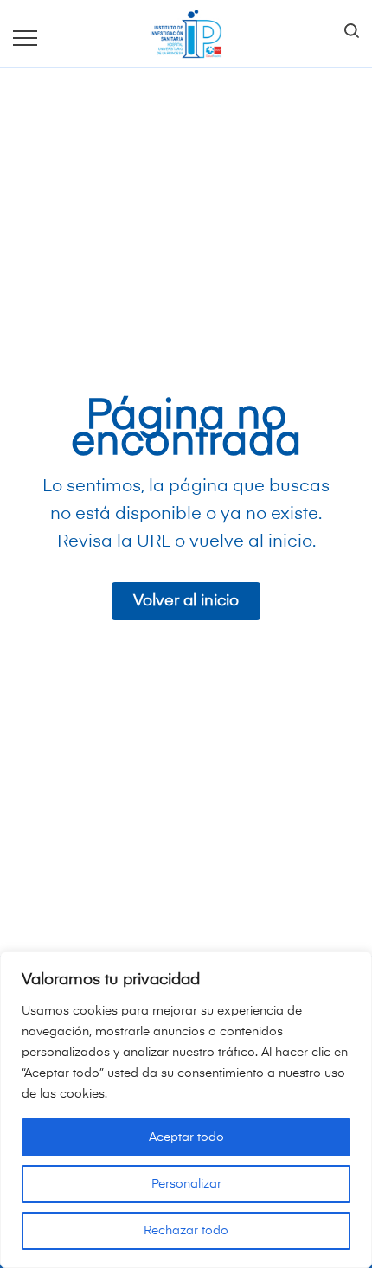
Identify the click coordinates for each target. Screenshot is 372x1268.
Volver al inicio (186, 601)
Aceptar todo (186, 1137)
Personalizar (186, 1184)
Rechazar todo (186, 1231)
